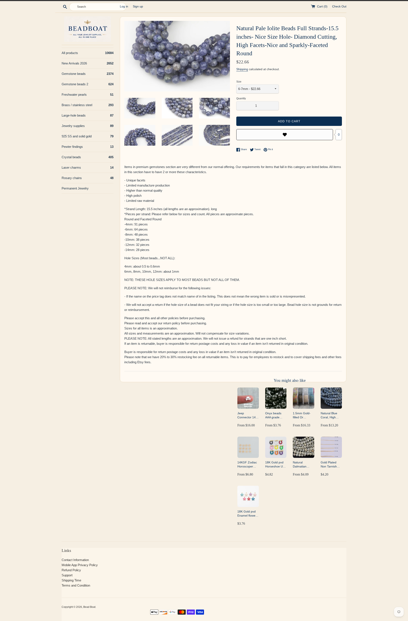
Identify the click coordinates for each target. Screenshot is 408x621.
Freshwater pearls (87, 94)
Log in (124, 6)
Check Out (339, 6)
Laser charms (87, 167)
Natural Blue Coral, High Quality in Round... (329, 415)
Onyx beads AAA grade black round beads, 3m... (273, 415)
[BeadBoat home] (87, 29)
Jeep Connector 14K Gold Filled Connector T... (247, 415)
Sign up (138, 6)
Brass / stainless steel (87, 105)
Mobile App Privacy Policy (80, 565)
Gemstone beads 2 (87, 84)
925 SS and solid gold (87, 136)
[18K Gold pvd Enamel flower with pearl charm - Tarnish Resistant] (248, 496)
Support (67, 575)
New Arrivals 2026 (87, 63)
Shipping (242, 69)
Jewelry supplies (87, 126)
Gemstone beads (87, 73)
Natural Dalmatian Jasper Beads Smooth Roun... (303, 465)
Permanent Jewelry (75, 188)
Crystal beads (87, 157)
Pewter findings (87, 146)
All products (87, 53)
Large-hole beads (87, 115)
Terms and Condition (76, 585)
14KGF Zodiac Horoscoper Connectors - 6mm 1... (247, 465)
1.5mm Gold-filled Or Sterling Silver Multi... (302, 415)
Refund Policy (71, 570)
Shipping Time (71, 580)
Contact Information (75, 560)
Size (238, 81)
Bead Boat (89, 606)
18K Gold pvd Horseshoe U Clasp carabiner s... (275, 465)
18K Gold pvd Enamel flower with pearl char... (246, 514)
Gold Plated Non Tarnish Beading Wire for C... (330, 465)
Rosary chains (87, 178)
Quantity (241, 98)
